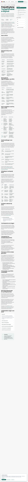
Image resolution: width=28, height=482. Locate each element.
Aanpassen (13, 479)
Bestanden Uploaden (20, 1)
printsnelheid (7, 167)
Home (7, 1)
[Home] (3, 1)
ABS (9, 25)
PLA (11, 24)
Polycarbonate (2, 136)
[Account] (25, 1)
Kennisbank (12, 1)
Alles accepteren (4, 479)
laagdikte (10, 167)
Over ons (9, 1)
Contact (16, 1)
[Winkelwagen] (24, 1)
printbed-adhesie (8, 215)
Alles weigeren (8, 479)
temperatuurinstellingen (4, 169)
